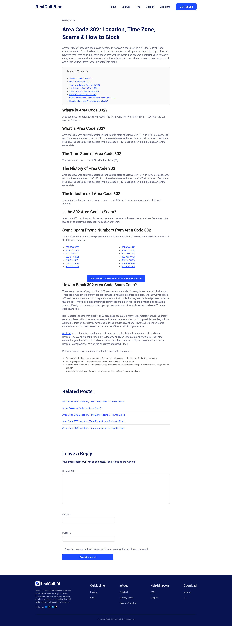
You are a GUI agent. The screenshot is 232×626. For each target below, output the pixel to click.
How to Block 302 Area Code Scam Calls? (88, 101)
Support (150, 6)
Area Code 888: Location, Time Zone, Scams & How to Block (93, 427)
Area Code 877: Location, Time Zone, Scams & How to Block (93, 421)
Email (66, 533)
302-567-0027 (128, 260)
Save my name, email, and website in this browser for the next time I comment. (106, 549)
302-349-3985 (72, 256)
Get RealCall (186, 6)
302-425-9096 (128, 250)
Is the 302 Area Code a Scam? (82, 94)
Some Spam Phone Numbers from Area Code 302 (91, 97)
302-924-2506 (128, 266)
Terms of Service (128, 603)
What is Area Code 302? (80, 81)
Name (66, 514)
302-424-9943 (128, 247)
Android (187, 592)
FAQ (138, 6)
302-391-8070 (72, 263)
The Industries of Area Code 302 (84, 91)
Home (112, 6)
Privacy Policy (126, 597)
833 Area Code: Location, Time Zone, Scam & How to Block (93, 401)
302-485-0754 (128, 256)
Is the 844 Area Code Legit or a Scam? (81, 408)
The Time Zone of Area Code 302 (84, 84)
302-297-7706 (72, 250)
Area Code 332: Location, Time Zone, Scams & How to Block (93, 414)
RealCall (66, 333)
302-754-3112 (128, 263)
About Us (165, 6)
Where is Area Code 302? (81, 78)
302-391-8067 (72, 260)
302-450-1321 (128, 253)
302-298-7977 (72, 253)
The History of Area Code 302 (83, 88)
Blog (92, 597)
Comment (69, 471)
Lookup (126, 6)
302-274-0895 (72, 247)
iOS (185, 597)
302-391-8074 (72, 266)
